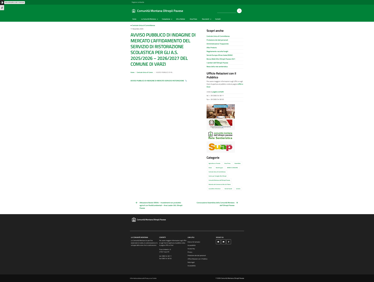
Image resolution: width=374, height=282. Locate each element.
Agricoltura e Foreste (214, 163)
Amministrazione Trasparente (218, 43)
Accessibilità (191, 245)
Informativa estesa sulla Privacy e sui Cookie (143, 278)
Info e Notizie (180, 19)
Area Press (193, 19)
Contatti (218, 19)
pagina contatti (218, 91)
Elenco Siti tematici (194, 242)
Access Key (191, 248)
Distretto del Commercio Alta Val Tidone (220, 184)
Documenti (205, 19)
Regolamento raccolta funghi (217, 51)
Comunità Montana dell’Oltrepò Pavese (219, 180)
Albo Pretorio (212, 47)
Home (134, 19)
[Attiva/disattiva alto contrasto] (2, 2)
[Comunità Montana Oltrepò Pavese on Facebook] (228, 241)
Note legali (191, 262)
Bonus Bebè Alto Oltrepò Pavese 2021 (221, 59)
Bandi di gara (219, 168)
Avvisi (210, 168)
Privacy (190, 252)
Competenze (166, 19)
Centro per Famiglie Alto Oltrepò (217, 176)
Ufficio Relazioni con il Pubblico (197, 259)
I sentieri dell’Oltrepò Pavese (217, 62)
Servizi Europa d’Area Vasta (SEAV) (219, 55)
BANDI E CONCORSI (232, 168)
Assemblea (238, 163)
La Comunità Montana (148, 19)
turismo (238, 189)
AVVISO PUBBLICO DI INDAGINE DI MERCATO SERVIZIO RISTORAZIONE (157, 80)
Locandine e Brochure (215, 189)
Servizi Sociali (228, 189)
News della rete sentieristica (217, 66)
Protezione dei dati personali (217, 40)
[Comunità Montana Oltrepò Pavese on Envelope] (218, 241)
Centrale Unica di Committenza (143, 25)
